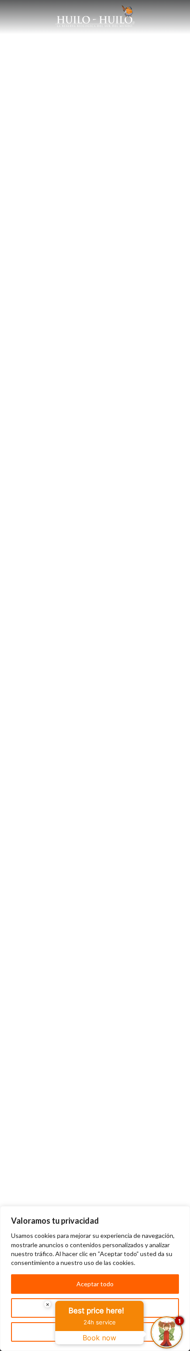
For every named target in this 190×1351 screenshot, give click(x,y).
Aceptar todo (95, 1284)
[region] (95, 1278)
